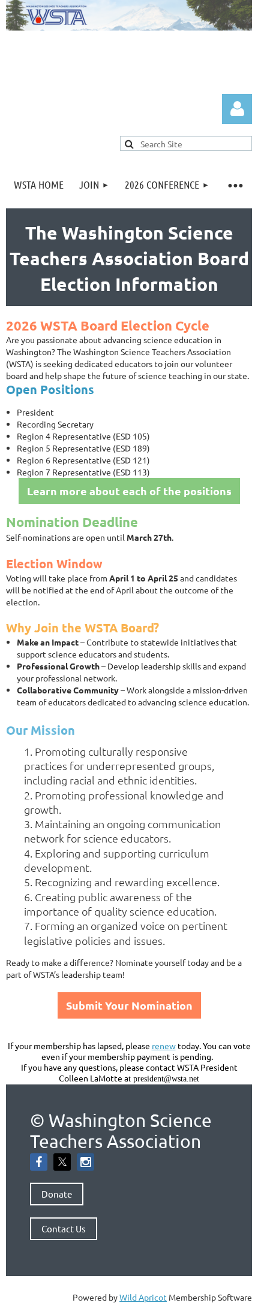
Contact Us (63, 1228)
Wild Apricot (143, 1297)
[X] (62, 1162)
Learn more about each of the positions (129, 491)
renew (164, 1045)
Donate (56, 1193)
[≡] (234, 184)
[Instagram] (85, 1162)
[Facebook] (38, 1162)
